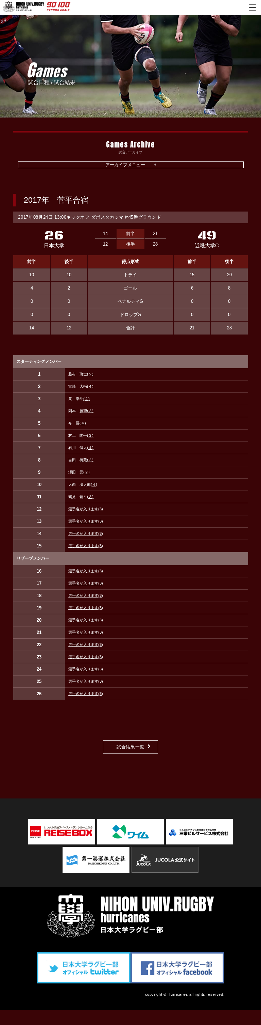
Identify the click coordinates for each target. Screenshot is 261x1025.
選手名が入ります (85, 509)
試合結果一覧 (130, 746)
